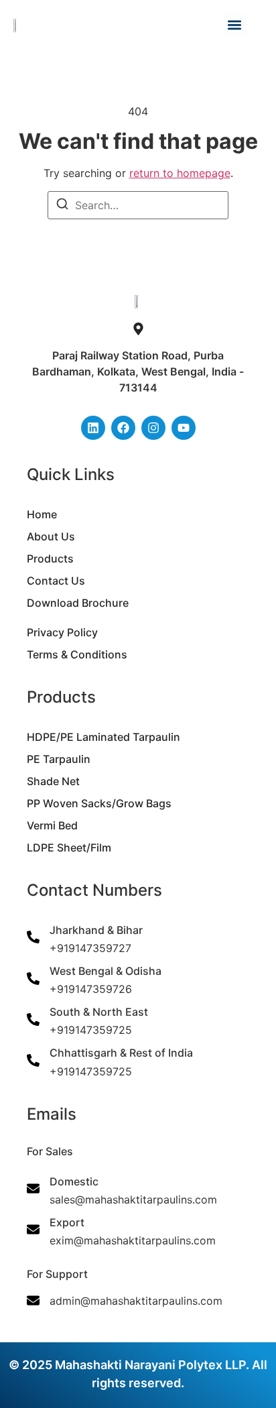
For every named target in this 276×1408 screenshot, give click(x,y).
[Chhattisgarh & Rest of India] (33, 1060)
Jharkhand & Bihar (96, 930)
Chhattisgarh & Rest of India (121, 1052)
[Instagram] (153, 428)
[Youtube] (183, 428)
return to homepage (179, 173)
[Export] (33, 1229)
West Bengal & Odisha (105, 971)
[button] (235, 24)
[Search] (62, 206)
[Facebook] (123, 428)
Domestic (74, 1181)
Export (67, 1222)
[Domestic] (33, 1188)
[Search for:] (138, 205)
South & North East (99, 1011)
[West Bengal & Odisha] (33, 978)
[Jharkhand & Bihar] (33, 937)
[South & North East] (33, 1019)
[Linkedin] (93, 428)
